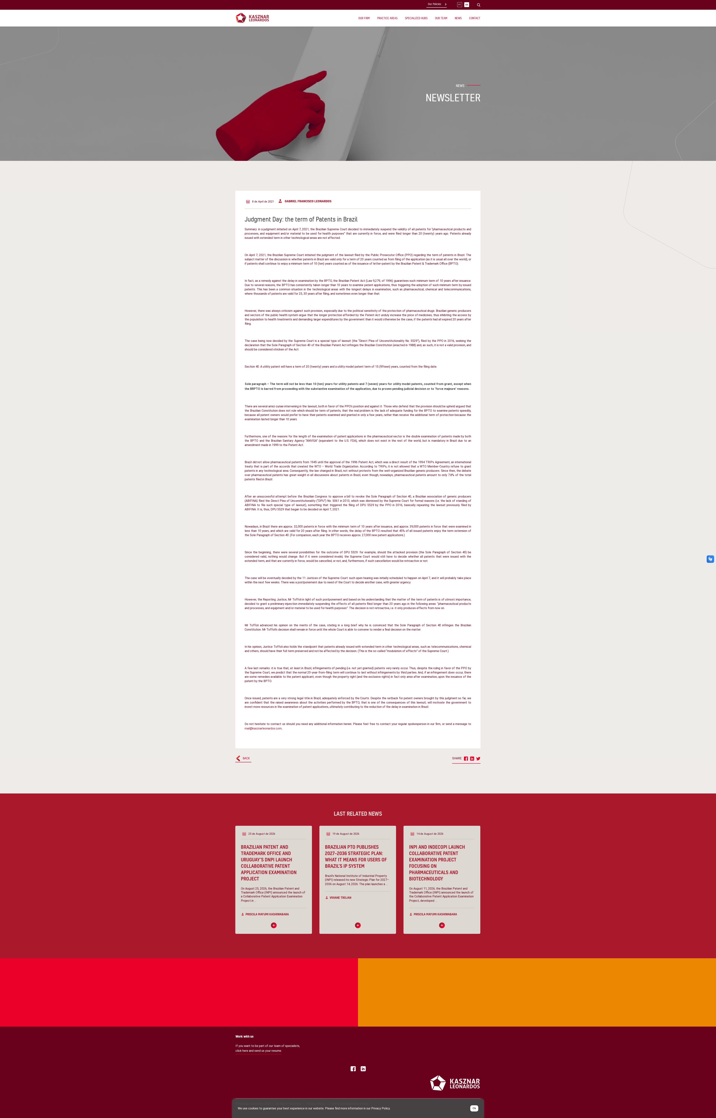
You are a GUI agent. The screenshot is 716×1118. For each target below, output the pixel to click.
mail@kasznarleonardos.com (263, 728)
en (466, 5)
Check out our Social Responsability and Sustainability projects (256, 973)
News (458, 18)
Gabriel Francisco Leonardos (308, 201)
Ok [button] (474, 1108)
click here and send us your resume (258, 1050)
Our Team (441, 18)
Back (246, 758)
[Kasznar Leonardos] (252, 17)
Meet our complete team (447, 973)
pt (459, 5)
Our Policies (434, 4)
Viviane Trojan (340, 897)
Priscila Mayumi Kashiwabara (267, 914)
